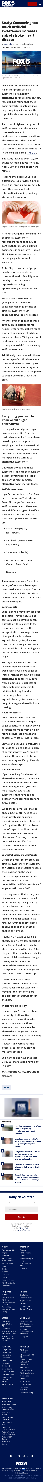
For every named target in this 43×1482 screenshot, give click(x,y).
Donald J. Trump (26, 1309)
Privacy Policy (24, 1228)
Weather (24, 1246)
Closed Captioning (26, 1392)
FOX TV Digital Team (22, 44)
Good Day (25, 1317)
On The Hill (6, 1366)
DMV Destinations (26, 1324)
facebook (15, 1456)
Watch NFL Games (9, 1405)
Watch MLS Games (6, 1443)
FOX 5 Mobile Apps (27, 1373)
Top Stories (6, 1286)
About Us (24, 1346)
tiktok (28, 1456)
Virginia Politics (25, 1300)
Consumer (6, 1274)
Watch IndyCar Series (7, 1423)
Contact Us (24, 1365)
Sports (4, 1269)
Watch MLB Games (6, 1413)
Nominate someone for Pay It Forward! (26, 1331)
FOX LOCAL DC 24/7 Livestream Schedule (8, 1338)
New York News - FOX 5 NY (8, 1299)
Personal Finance (8, 1280)
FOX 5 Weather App (25, 1264)
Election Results (25, 1306)
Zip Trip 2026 (24, 1336)
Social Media (24, 1376)
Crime (4, 1266)
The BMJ (31, 152)
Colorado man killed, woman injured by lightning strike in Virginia (27, 1167)
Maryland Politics (26, 1298)
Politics (23, 1291)
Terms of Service (23, 1230)
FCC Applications (26, 1384)
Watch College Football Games (8, 1408)
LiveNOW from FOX (7, 1325)
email (32, 1456)
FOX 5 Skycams (25, 1253)
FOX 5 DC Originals (6, 1348)
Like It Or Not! (7, 1360)
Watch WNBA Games (7, 1438)
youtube (10, 1456)
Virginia (4, 1253)
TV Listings (6, 1321)
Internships (24, 1387)
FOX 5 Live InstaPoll (24, 1351)
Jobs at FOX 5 (25, 1390)
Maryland (5, 1256)
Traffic (22, 1256)
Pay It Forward (25, 1327)
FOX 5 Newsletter (26, 1370)
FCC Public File (25, 1381)
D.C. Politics (24, 1295)
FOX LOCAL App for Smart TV (26, 1361)
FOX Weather (25, 1268)
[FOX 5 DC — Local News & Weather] (8, 4)
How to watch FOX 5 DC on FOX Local (9, 1332)
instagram (24, 1456)
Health (4, 1277)
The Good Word (8, 1374)
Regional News (6, 1293)
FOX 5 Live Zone (8, 1372)
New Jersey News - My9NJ (9, 1311)
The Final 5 (6, 1363)
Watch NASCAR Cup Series (7, 1418)
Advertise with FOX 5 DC (27, 1356)
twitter (19, 1456)
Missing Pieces (7, 1384)
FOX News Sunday (8, 1283)
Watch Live (32, 4)
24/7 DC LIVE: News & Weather (8, 1259)
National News (7, 1263)
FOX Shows (6, 1329)
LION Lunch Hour (26, 1321)
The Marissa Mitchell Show (7, 1354)
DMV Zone (6, 1358)
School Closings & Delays (26, 1259)
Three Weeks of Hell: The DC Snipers (8, 1379)
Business (5, 1272)
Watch (5, 1317)
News (31, 44)
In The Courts (7, 1369)
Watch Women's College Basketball (8, 1433)
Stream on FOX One (7, 1400)
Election (23, 1303)
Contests (23, 1379)
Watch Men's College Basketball (8, 1428)
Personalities (24, 1367)
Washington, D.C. (8, 1250)
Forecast (23, 1250)
